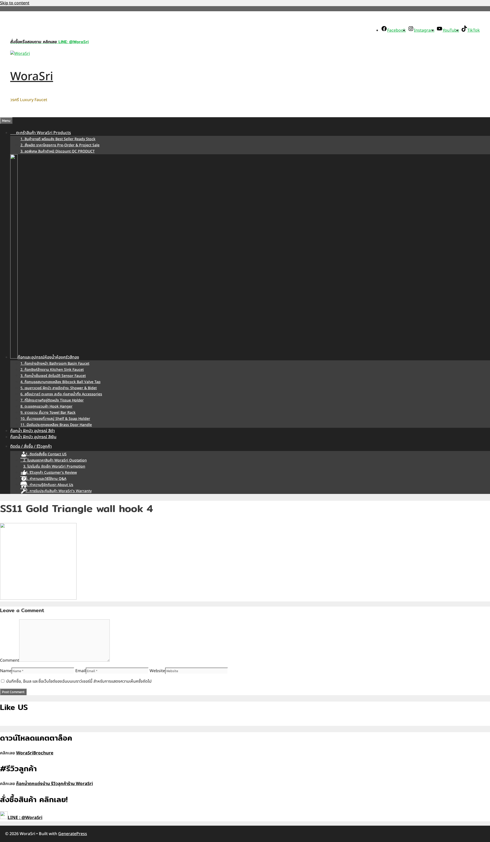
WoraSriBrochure (34, 753)
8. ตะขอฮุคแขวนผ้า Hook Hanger (46, 406)
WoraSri (31, 76)
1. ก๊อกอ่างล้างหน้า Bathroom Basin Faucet (54, 363)
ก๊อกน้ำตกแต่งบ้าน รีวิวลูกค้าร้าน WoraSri (54, 783)
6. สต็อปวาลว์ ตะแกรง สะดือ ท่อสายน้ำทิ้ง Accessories (61, 394)
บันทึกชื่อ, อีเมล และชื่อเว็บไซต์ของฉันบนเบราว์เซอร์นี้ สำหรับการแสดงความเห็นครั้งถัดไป (79, 681)
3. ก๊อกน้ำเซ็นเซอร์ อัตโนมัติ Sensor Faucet (53, 375)
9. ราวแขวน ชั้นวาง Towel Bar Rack (48, 412)
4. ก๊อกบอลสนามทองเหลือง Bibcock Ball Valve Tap (60, 382)
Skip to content (14, 3)
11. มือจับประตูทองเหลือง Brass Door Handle (56, 425)
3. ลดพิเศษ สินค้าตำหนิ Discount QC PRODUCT (57, 151)
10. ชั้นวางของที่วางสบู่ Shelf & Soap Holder (55, 418)
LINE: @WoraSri (73, 42)
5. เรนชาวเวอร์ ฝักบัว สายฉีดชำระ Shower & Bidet (58, 388)
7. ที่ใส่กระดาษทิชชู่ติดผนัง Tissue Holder (52, 400)
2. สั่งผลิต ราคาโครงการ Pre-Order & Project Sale (60, 145)
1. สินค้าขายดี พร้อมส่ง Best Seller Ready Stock (57, 139)
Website (157, 671)
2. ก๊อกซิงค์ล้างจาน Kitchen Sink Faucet (52, 369)
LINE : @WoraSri (25, 817)
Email (80, 671)
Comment (9, 660)
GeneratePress (72, 834)
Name (5, 671)
